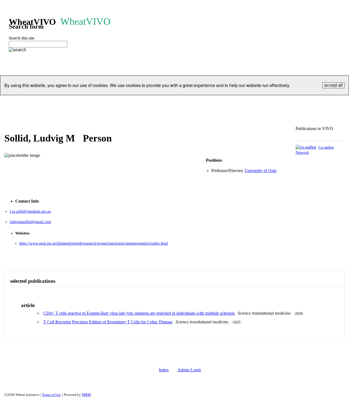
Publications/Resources (141, 102)
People (47, 102)
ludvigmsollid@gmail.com (30, 222)
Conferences (183, 102)
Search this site (21, 38)
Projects (104, 102)
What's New (316, 102)
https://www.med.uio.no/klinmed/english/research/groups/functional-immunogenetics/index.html (93, 243)
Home (27, 102)
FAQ (291, 102)
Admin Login (189, 370)
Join (207, 102)
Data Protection (234, 102)
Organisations (75, 102)
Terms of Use (51, 395)
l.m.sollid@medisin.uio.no (30, 211)
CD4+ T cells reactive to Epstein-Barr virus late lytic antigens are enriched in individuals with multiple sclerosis (138, 313)
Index (164, 370)
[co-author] (306, 147)
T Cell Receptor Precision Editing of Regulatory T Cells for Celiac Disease (107, 322)
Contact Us (268, 102)
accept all (333, 85)
